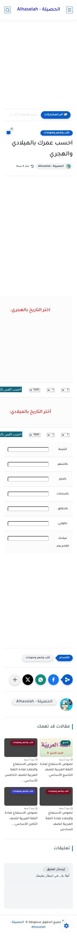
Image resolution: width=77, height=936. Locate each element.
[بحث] (7, 10)
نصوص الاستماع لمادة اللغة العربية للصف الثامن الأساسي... (21, 818)
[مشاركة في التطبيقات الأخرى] (15, 679)
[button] (53, 679)
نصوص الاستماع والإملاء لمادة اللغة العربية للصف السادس (59, 821)
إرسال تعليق (56, 869)
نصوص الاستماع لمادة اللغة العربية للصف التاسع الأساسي (56, 770)
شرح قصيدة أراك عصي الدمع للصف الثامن (22, 115)
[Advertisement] (38, 67)
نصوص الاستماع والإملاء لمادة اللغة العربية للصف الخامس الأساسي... (21, 773)
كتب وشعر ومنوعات (57, 132)
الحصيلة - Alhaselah (38, 9)
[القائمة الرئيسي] (69, 10)
